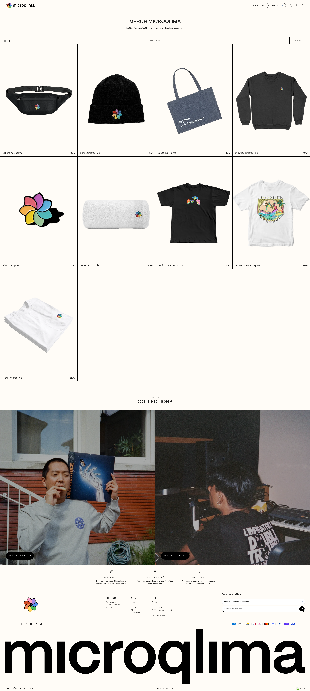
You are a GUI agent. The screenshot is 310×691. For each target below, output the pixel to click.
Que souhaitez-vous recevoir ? (237, 602)
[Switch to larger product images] (5, 40)
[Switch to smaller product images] (9, 40)
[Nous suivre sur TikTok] (36, 624)
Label (133, 605)
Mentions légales (158, 615)
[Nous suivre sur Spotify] (40, 624)
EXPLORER (276, 5)
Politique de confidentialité (162, 610)
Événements (136, 613)
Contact (155, 602)
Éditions (134, 607)
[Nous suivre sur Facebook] (21, 624)
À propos (134, 602)
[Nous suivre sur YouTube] (31, 624)
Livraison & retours (159, 607)
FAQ (153, 605)
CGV (153, 613)
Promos (109, 607)
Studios (134, 610)
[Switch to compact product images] (13, 40)
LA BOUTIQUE (258, 5)
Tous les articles (112, 602)
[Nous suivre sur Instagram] (26, 624)
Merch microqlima (113, 605)
